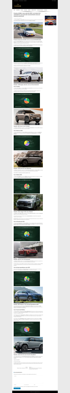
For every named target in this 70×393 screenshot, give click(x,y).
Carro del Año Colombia (28, 362)
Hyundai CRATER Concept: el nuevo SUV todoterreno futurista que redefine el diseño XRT (35, 368)
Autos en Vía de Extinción (23, 362)
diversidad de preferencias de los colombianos (28, 356)
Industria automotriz (27, 363)
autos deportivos (19, 362)
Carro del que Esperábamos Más (34, 362)
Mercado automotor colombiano (32, 363)
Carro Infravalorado (23, 363)
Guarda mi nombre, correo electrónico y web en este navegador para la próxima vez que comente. (26, 386)
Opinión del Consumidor (38, 363)
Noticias (17, 361)
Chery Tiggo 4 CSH (20, 213)
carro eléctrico (38, 362)
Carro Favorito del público (16, 363)
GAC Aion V (19, 127)
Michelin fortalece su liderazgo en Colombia (22, 367)
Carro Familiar (41, 362)
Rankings (19, 361)
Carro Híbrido (20, 363)
